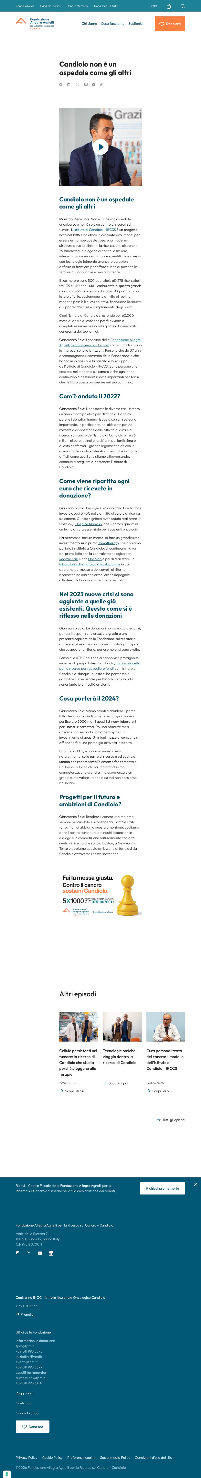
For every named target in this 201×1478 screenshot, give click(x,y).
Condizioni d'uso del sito (153, 1457)
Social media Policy (115, 1457)
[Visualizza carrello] (168, 6)
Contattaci (24, 1403)
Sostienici (135, 23)
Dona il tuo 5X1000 (106, 6)
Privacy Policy (26, 1457)
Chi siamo (89, 23)
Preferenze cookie (81, 1457)
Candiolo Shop (27, 1413)
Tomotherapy (108, 543)
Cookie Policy (52, 1457)
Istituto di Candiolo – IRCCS (94, 229)
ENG (154, 6)
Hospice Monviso (88, 524)
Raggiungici (25, 1393)
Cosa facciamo (112, 23)
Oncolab (95, 559)
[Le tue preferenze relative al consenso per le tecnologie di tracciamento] (7, 1474)
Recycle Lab (68, 559)
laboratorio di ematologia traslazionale (89, 564)
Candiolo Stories (50, 6)
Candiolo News (25, 6)
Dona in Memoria (77, 6)
